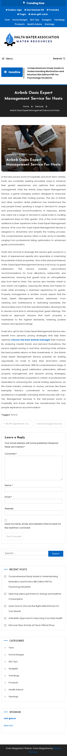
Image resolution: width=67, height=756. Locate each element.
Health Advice (34, 24)
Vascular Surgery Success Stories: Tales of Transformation (51, 423)
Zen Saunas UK (35, 9)
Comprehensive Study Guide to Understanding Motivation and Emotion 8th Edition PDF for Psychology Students (33, 581)
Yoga (23, 14)
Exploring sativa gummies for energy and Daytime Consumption (35, 596)
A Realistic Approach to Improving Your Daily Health (35, 618)
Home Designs (19, 19)
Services (12, 148)
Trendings (59, 19)
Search (57, 58)
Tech (7, 19)
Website (9, 508)
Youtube (54, 9)
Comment (11, 453)
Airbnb (14, 414)
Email (8, 496)
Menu (9, 58)
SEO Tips (34, 19)
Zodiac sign (15, 9)
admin (32, 154)
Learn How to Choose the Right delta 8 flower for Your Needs (34, 608)
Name (9, 485)
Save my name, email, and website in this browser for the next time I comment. (33, 525)
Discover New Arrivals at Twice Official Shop (31, 625)
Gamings (49, 24)
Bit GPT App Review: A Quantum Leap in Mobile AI (19, 423)
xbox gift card (39, 14)
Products (20, 24)
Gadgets (46, 19)
